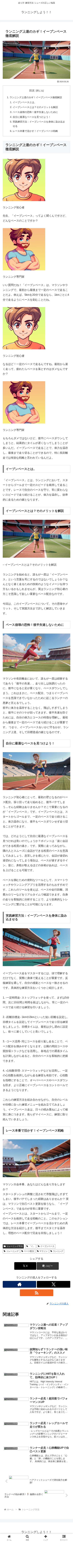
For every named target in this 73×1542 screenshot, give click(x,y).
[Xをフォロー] (53, 1284)
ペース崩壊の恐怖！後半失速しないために (35, 112)
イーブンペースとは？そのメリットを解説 (35, 107)
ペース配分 (29, 1251)
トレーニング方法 (14, 1246)
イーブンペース (47, 1246)
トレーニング (12, 1251)
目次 (32, 90)
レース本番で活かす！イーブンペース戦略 (35, 131)
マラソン (43, 1251)
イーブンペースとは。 (24, 102)
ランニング (58, 1251)
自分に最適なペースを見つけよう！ (32, 117)
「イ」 (32, 1246)
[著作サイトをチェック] (19, 1284)
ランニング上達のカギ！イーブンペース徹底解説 (36, 97)
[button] (48, 1266)
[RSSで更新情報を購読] (36, 1292)
